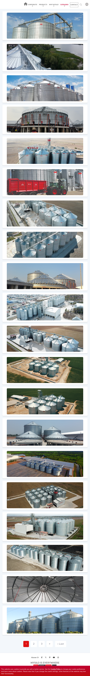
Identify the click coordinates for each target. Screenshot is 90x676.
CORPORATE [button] (32, 5)
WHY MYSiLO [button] (53, 5)
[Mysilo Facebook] (41, 658)
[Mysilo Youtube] (54, 658)
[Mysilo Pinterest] (49, 658)
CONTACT (74, 5)
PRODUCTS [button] (43, 5)
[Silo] (45, 26)
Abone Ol (35, 658)
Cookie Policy (56, 669)
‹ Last (60, 644)
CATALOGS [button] (64, 5)
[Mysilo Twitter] (46, 658)
